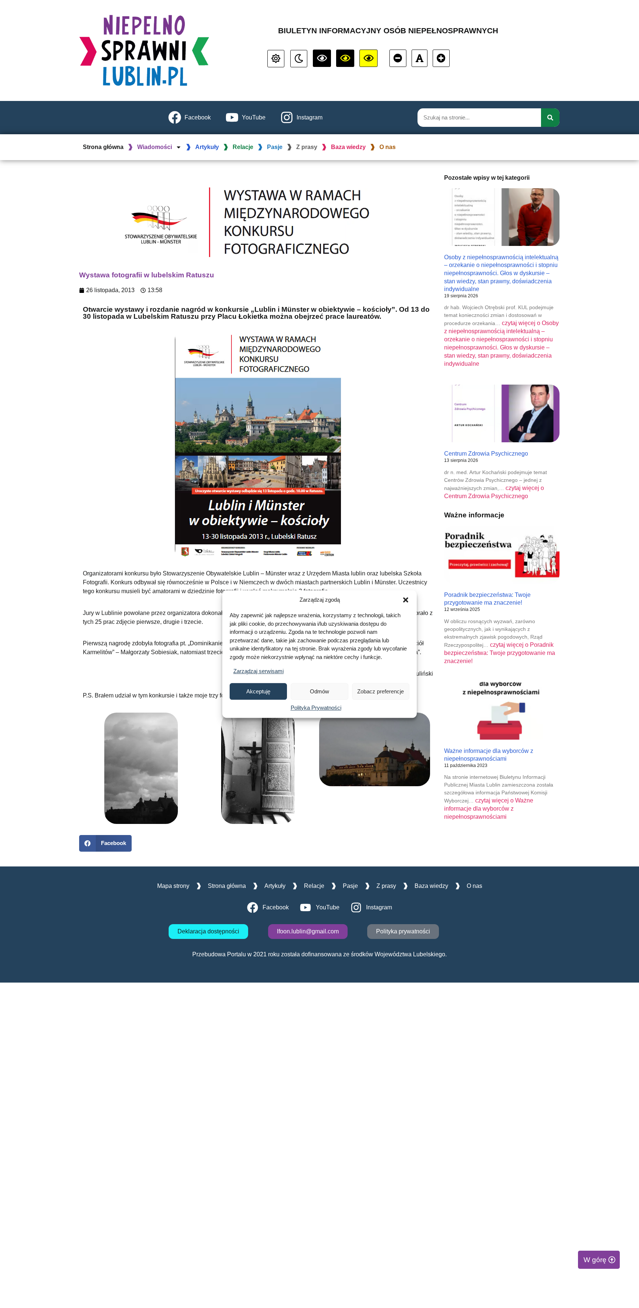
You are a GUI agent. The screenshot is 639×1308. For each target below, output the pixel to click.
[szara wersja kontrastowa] (298, 58)
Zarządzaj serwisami (258, 671)
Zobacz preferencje (380, 691)
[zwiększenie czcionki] (441, 58)
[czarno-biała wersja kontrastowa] (322, 58)
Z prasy (306, 147)
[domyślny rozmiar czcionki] (419, 58)
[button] (405, 600)
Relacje (243, 147)
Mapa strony (173, 886)
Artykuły (207, 147)
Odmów (319, 691)
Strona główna (103, 147)
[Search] (550, 117)
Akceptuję (258, 691)
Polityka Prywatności (316, 707)
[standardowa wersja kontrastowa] (275, 58)
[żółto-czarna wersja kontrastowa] (345, 58)
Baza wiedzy (348, 147)
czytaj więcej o (499, 653)
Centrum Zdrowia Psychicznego (486, 453)
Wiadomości (154, 147)
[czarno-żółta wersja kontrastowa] (368, 58)
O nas (387, 147)
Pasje (275, 147)
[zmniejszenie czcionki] (397, 58)
